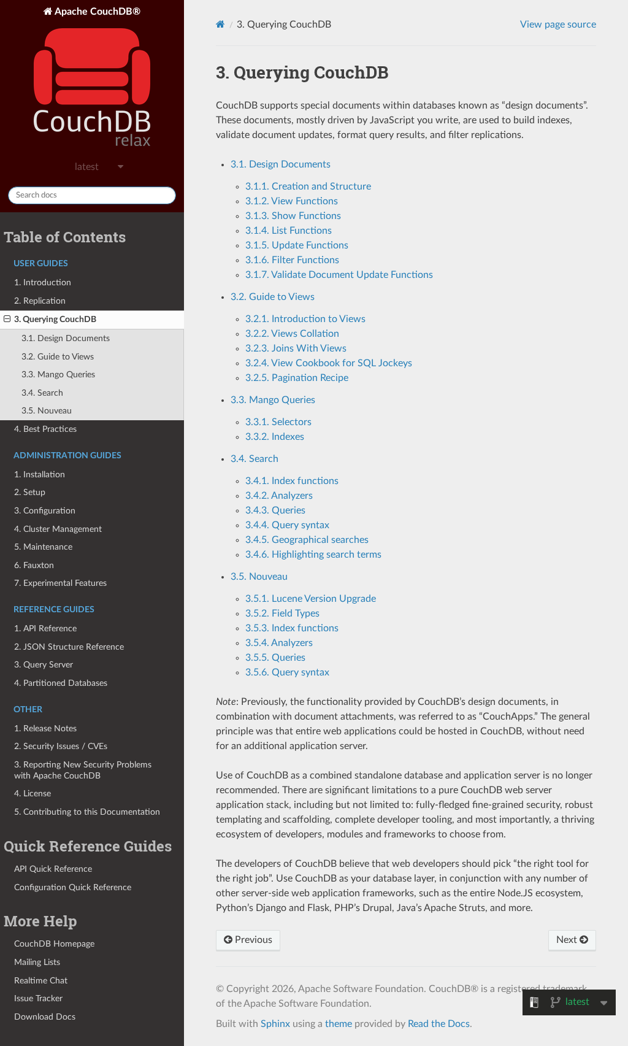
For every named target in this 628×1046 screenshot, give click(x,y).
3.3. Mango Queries (58, 374)
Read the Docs (439, 1024)
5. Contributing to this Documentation (87, 812)
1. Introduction (42, 282)
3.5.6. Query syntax (287, 672)
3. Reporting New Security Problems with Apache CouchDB (82, 770)
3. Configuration (44, 510)
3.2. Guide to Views (57, 356)
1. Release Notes (45, 728)
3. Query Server (43, 664)
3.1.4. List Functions (288, 231)
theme (338, 1024)
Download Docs (44, 1016)
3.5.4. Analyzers (279, 643)
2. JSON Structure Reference (69, 647)
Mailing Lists (37, 962)
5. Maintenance (43, 547)
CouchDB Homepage (54, 943)
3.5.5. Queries (275, 658)
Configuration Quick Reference (72, 887)
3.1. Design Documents (65, 338)
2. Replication (40, 301)
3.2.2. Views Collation (292, 334)
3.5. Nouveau (46, 410)
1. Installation (39, 474)
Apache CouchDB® (96, 12)
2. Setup (29, 492)
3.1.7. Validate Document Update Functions (339, 275)
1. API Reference (45, 628)
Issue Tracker (38, 998)
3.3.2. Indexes (274, 437)
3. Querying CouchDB (55, 319)
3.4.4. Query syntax (287, 525)
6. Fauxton (34, 565)
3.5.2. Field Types (282, 613)
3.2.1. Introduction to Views (305, 319)
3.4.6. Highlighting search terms (313, 555)
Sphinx (275, 1024)
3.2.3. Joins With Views (296, 348)
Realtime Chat (40, 980)
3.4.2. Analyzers (279, 496)
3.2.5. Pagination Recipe (296, 378)
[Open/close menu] (7, 319)
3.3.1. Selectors (278, 422)
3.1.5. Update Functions (296, 245)
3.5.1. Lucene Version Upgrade (310, 599)
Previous (252, 940)
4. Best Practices (45, 429)
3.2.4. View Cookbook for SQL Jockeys (328, 363)
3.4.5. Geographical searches (307, 540)
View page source (558, 24)
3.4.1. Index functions (292, 481)
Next (568, 940)
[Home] (220, 24)
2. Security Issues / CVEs (60, 746)
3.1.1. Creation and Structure (308, 186)
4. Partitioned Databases (60, 683)
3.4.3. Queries (275, 510)
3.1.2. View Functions (291, 201)
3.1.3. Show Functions (293, 216)
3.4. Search (42, 393)
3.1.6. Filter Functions (292, 260)
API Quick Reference (53, 869)
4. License (32, 793)
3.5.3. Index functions (292, 628)
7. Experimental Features (60, 583)
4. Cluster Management (58, 529)
